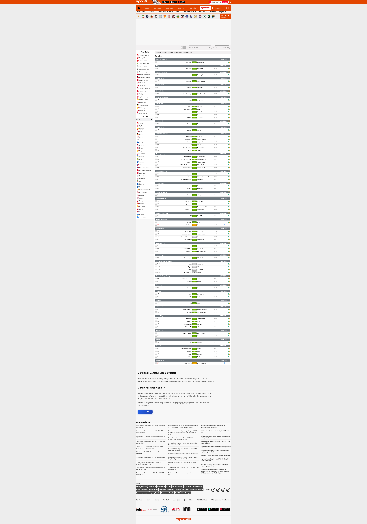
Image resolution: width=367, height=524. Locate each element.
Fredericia (189, 251)
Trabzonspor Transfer (167, 493)
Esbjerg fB (200, 248)
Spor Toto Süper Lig (161, 59)
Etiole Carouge (201, 174)
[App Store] (202, 510)
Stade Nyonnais (187, 174)
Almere (199, 150)
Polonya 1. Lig (159, 330)
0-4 (194, 62)
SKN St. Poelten (201, 165)
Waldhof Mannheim (186, 237)
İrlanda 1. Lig (159, 316)
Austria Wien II (201, 162)
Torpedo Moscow (187, 288)
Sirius (190, 342)
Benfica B (189, 186)
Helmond (189, 145)
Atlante (199, 267)
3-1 (216, 136)
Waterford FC (200, 209)
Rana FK (199, 348)
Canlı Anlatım (161, 486)
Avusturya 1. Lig (160, 154)
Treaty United (188, 324)
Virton (198, 278)
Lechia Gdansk (188, 336)
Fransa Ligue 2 (160, 103)
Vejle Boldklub (188, 248)
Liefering (189, 162)
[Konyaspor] (204, 16)
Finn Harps (189, 318)
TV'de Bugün (187, 486)
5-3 (194, 201)
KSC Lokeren (188, 281)
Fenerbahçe (170, 489)
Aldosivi (189, 222)
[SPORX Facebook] (213, 490)
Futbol (147, 8)
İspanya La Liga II (160, 127)
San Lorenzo (200, 225)
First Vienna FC (201, 167)
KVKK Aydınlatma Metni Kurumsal (221, 500)
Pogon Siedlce (201, 336)
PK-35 (190, 297)
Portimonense (201, 186)
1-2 (194, 177)
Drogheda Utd (188, 204)
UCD (198, 321)
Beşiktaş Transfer (155, 493)
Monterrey (200, 264)
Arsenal (189, 75)
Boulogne (189, 106)
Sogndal (199, 354)
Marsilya (189, 87)
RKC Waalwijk (200, 145)
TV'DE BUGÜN (203, 12)
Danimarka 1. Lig (160, 243)
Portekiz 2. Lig (160, 183)
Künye (148, 500)
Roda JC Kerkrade (201, 139)
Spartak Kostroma (202, 288)
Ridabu (190, 357)
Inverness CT (188, 216)
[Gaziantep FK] (182, 16)
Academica (200, 188)
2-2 (194, 324)
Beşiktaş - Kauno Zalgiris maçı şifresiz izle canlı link (215, 455)
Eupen (199, 281)
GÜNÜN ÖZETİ (141, 12)
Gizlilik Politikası (202, 500)
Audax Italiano (188, 363)
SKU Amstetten (188, 156)
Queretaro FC (188, 272)
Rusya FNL (159, 285)
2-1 (194, 68)
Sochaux (189, 117)
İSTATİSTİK (213, 12)
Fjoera (190, 354)
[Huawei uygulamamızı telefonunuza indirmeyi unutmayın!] (181, 3)
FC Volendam (200, 147)
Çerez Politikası (188, 500)
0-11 (194, 231)
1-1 (194, 106)
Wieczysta (200, 195)
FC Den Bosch (188, 136)
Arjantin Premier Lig (161, 219)
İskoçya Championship (162, 213)
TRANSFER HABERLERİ (190, 12)
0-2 (216, 176)
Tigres (190, 267)
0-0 (216, 81)
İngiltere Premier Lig (161, 72)
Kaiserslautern (201, 237)
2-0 (216, 68)
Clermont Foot (188, 109)
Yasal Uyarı (176, 500)
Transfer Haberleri (177, 486)
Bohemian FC (188, 201)
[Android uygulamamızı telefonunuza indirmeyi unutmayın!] (165, 3)
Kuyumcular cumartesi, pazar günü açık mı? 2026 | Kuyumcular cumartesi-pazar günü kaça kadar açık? (183, 432)
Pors (198, 351)
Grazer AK (200, 100)
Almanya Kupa (160, 228)
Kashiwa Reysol (187, 309)
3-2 (194, 124)
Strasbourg (200, 87)
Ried (190, 100)
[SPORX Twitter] (223, 490)
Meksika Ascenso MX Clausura (164, 261)
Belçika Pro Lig (160, 91)
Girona (199, 130)
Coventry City (200, 75)
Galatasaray (200, 62)
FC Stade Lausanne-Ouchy (204, 177)
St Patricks (200, 204)
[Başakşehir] (147, 16)
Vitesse (190, 150)
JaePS (198, 297)
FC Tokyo (189, 312)
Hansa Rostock (188, 239)
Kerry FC (189, 321)
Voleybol (193, 8)
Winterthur (200, 179)
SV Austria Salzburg (186, 159)
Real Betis (189, 81)
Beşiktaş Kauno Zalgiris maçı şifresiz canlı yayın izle (216, 446)
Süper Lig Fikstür (198, 486)
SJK (191, 303)
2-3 (194, 348)
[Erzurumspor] (213, 16)
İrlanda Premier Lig (161, 198)
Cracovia (189, 195)
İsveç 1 (158, 339)
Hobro (190, 246)
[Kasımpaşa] (186, 16)
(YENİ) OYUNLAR (223, 12)
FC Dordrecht (188, 139)
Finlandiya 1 (159, 300)
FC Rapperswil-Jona (186, 179)
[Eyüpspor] (200, 16)
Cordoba (189, 130)
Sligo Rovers (188, 209)
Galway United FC (202, 207)
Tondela (189, 188)
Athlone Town (201, 327)
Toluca (199, 272)
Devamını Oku (145, 412)
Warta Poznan (201, 333)
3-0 (194, 75)
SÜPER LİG (178, 12)
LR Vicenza (189, 124)
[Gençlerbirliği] (151, 16)
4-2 (194, 249)
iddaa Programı (153, 489)
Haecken (199, 342)
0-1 (216, 106)
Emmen (189, 142)
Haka (190, 294)
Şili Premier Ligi (160, 360)
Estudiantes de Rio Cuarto (185, 225)
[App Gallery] (225, 510)
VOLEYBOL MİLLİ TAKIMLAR (165, 12)
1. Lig (157, 66)
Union (198, 222)
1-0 (194, 81)
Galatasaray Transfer (196, 489)
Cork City (199, 324)
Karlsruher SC (201, 234)
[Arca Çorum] (173, 16)
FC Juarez (189, 269)
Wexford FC (188, 327)
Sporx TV (169, 8)
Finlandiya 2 (159, 291)
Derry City (200, 201)
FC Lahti (199, 303)
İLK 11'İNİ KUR (151, 12)
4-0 (194, 87)
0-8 (194, 354)
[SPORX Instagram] (218, 490)
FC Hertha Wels (201, 156)
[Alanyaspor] (178, 16)
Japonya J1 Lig (159, 307)
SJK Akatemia (200, 294)
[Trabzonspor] (191, 16)
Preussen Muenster (186, 234)
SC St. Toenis (188, 231)
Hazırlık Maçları (160, 255)
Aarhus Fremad (201, 251)
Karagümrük (188, 68)
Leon (190, 264)
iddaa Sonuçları (186, 493)
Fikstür (223, 18)
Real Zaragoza (188, 258)
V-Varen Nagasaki (202, 309)
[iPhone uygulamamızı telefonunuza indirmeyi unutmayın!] (173, 3)
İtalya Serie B (159, 121)
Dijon (198, 109)
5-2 (194, 136)
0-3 (216, 62)
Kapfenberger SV (201, 159)
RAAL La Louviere (201, 94)
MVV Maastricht (187, 147)
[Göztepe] (164, 16)
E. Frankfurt (200, 231)
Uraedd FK (189, 351)
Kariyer (157, 500)
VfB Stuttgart (200, 239)
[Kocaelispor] (208, 16)
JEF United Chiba (201, 312)
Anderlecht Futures (186, 278)
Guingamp (200, 117)
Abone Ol (225, 2)
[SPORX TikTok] (228, 490)
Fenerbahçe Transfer (142, 493)
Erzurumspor (188, 62)
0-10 (215, 231)
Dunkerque (189, 112)
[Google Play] (213, 510)
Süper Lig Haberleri (141, 489)
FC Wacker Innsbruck (186, 165)
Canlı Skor (181, 8)
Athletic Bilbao (201, 258)
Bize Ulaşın (139, 500)
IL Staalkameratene (186, 348)
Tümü (227, 8)
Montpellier (200, 112)
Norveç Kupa (159, 346)
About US (166, 500)
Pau (191, 115)
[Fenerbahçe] (195, 16)
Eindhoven (200, 136)
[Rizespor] (160, 16)
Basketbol (157, 8)
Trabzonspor (185, 489)
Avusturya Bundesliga (162, 97)
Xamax (190, 177)
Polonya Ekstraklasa (161, 192)
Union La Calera (201, 363)
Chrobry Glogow (187, 333)
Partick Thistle (201, 216)
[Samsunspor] (169, 16)
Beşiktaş (178, 489)
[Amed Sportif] (143, 16)
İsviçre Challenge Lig (161, 171)
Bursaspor (200, 68)
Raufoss (199, 357)
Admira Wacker (187, 167)
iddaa (138, 486)
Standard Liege (188, 94)
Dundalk (189, 207)
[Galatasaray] (138, 16)
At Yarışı (218, 8)
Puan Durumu (225, 15)
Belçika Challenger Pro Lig (163, 276)
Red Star (199, 106)
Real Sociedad (201, 81)
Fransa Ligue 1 (160, 84)
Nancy (199, 115)
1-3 (194, 222)
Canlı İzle (177, 493)
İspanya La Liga (160, 78)
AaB (198, 246)
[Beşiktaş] (156, 16)
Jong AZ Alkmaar (201, 142)
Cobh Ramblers (201, 318)
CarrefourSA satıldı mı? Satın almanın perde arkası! (183, 453)
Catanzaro (200, 124)
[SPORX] (183, 519)
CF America (200, 269)
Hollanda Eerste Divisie (162, 133)
